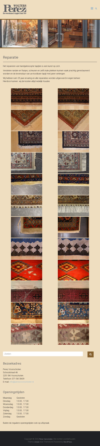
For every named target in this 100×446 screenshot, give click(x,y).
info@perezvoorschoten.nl (22, 382)
